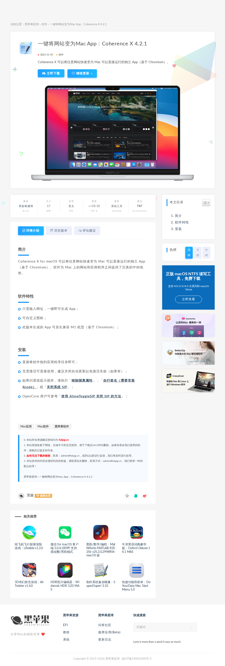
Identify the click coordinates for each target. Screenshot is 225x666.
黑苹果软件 (62, 426)
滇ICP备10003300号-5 (137, 658)
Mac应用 (26, 426)
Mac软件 (43, 426)
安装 (178, 229)
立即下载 (53, 73)
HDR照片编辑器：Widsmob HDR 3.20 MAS (65, 586)
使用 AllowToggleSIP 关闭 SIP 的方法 (91, 396)
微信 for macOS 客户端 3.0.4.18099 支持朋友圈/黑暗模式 (65, 548)
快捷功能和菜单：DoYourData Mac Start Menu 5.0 (136, 586)
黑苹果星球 (32, 24)
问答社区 (104, 625)
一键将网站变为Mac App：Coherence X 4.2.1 (66, 476)
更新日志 (104, 639)
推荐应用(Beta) (109, 632)
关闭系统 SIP (57, 387)
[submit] (191, 627)
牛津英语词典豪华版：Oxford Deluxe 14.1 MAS (136, 548)
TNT (140, 206)
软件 (44, 24)
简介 (178, 216)
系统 (66, 639)
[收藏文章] (127, 496)
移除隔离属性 (82, 380)
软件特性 (182, 222)
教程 (66, 632)
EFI (65, 625)
